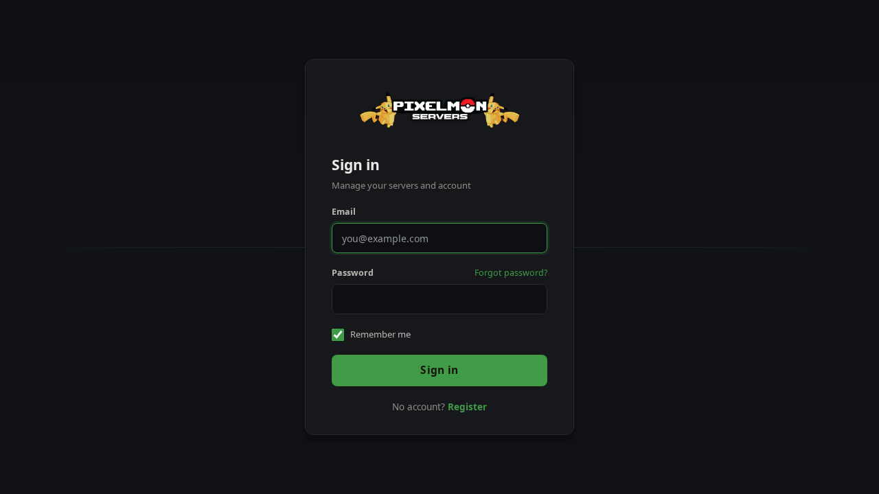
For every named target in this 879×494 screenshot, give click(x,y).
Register (467, 407)
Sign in (439, 369)
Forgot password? (511, 273)
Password (353, 273)
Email (344, 211)
